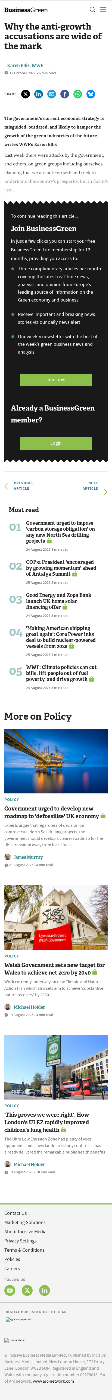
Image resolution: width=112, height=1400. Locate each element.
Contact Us (15, 1213)
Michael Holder (29, 1007)
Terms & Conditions (24, 1250)
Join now (56, 380)
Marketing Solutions (25, 1222)
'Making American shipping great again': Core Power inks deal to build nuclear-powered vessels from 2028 (61, 637)
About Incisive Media (25, 1232)
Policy (11, 799)
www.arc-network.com (53, 1381)
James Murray (28, 857)
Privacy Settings (20, 1241)
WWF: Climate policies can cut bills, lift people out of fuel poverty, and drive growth (61, 673)
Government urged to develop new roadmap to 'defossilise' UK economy (51, 812)
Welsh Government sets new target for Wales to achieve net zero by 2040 (54, 969)
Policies (12, 1259)
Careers (12, 1269)
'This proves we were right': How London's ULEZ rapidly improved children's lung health (46, 1122)
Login (56, 443)
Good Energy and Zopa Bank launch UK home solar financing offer (58, 601)
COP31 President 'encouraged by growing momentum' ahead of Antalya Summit (61, 568)
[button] (92, 10)
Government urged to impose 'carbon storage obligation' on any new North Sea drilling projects (60, 532)
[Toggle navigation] (102, 10)
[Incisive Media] (14, 1339)
